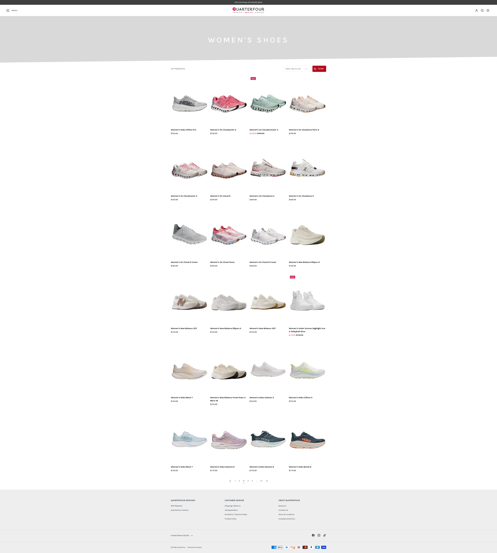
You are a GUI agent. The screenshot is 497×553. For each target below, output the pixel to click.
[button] (482, 10)
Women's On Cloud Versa (222, 262)
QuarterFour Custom (179, 510)
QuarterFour (181, 547)
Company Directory (287, 519)
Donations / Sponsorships (236, 514)
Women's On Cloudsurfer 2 (223, 130)
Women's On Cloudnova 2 (262, 196)
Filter (321, 69)
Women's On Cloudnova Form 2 (304, 130)
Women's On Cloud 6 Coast (184, 262)
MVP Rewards (176, 506)
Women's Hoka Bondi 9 (300, 467)
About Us (282, 506)
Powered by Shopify (195, 547)
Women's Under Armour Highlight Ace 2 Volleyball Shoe (307, 330)
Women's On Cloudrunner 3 (184, 196)
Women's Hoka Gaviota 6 (222, 467)
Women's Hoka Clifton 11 (300, 397)
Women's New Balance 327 (184, 328)
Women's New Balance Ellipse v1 (304, 262)
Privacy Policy (230, 519)
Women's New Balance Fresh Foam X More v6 (228, 399)
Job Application (231, 510)
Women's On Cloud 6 (220, 196)
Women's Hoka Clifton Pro (183, 130)
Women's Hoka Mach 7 (182, 397)
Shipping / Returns (233, 506)
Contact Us (283, 510)
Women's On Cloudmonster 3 (264, 130)
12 (261, 481)
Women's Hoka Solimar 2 (262, 397)
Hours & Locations (286, 514)
